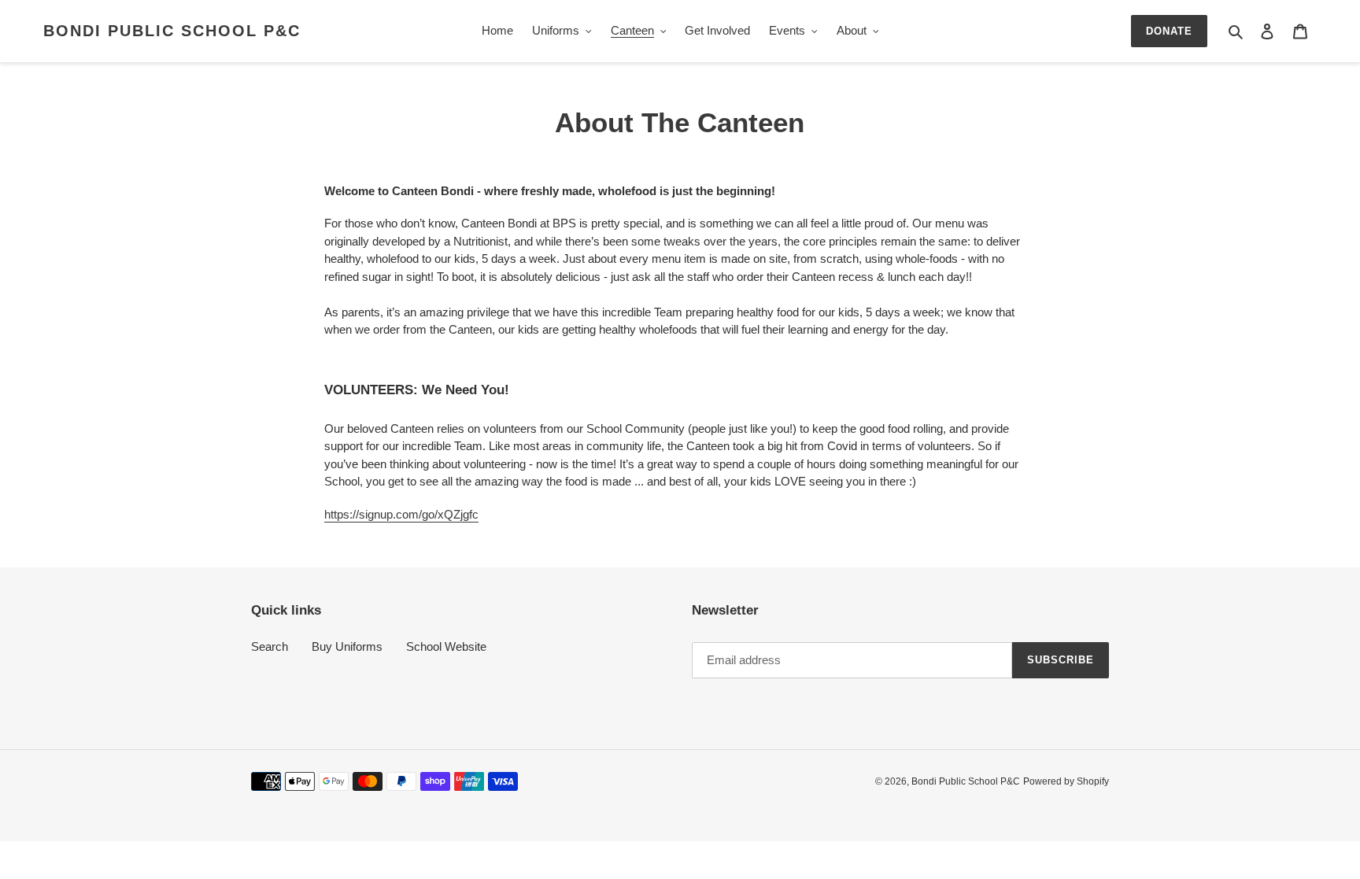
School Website (446, 646)
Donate (1169, 31)
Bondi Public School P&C (172, 30)
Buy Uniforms (347, 646)
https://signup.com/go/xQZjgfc (401, 514)
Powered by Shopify (1066, 781)
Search (269, 646)
